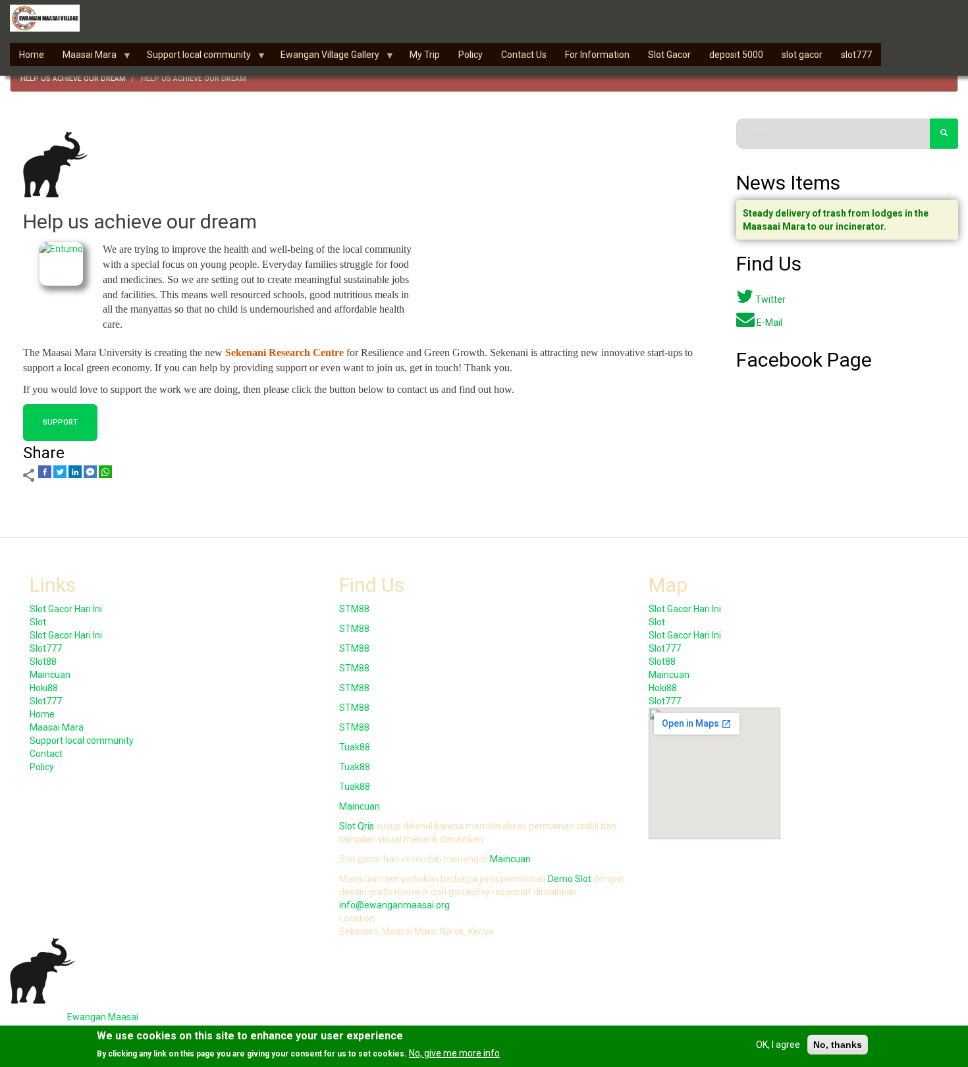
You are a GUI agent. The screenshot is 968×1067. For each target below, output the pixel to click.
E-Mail (769, 322)
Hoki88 (44, 688)
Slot (38, 622)
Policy (470, 54)
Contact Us (524, 54)
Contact (46, 753)
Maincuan (50, 674)
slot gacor (802, 54)
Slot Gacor (669, 54)
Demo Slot (569, 878)
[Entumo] (61, 264)
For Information (597, 54)
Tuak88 (354, 747)
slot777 (856, 54)
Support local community (194, 57)
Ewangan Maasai (102, 1017)
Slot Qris (356, 826)
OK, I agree (778, 1044)
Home (31, 54)
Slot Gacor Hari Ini (66, 609)
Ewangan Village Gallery (325, 57)
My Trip (425, 54)
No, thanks (837, 1044)
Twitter (770, 299)
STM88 (354, 609)
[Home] (50, 18)
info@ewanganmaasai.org (394, 905)
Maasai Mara (85, 57)
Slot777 (46, 648)
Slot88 (43, 661)
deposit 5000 (736, 54)
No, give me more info (454, 1053)
